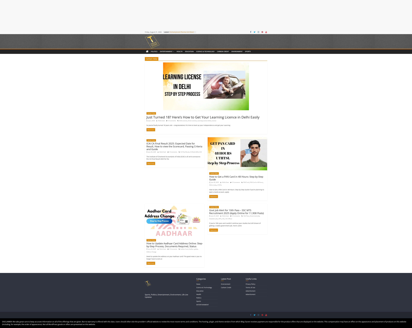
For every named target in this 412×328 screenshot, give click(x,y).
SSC (223, 219)
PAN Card (246, 182)
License (214, 121)
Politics (154, 51)
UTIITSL (219, 185)
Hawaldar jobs (213, 219)
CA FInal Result (184, 152)
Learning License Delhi (204, 121)
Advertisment (250, 291)
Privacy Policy (250, 284)
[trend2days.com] (147, 51)
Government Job (255, 216)
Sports (248, 51)
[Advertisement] (64, 15)
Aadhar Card (184, 249)
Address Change (151, 252)
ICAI (200, 152)
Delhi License (183, 121)
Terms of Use (250, 287)
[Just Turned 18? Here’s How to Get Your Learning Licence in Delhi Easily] (206, 64)
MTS (220, 219)
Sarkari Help (151, 113)
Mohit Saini (161, 121)
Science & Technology (205, 51)
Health (180, 51)
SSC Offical (228, 219)
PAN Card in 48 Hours (256, 182)
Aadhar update (193, 249)
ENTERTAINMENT (166, 51)
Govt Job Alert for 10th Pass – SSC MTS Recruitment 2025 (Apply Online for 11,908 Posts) (236, 212)
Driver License (192, 121)
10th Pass (246, 216)
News (198, 284)
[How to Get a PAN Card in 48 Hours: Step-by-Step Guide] (237, 138)
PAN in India (212, 185)
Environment (236, 51)
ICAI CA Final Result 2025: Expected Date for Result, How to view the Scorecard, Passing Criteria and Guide (174, 146)
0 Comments (172, 121)
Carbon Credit (223, 51)
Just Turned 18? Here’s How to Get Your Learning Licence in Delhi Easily (202, 117)
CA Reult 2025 (194, 152)
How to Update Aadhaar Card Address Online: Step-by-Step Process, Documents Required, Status (174, 245)
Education (189, 51)
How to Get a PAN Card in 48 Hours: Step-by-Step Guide (236, 178)
